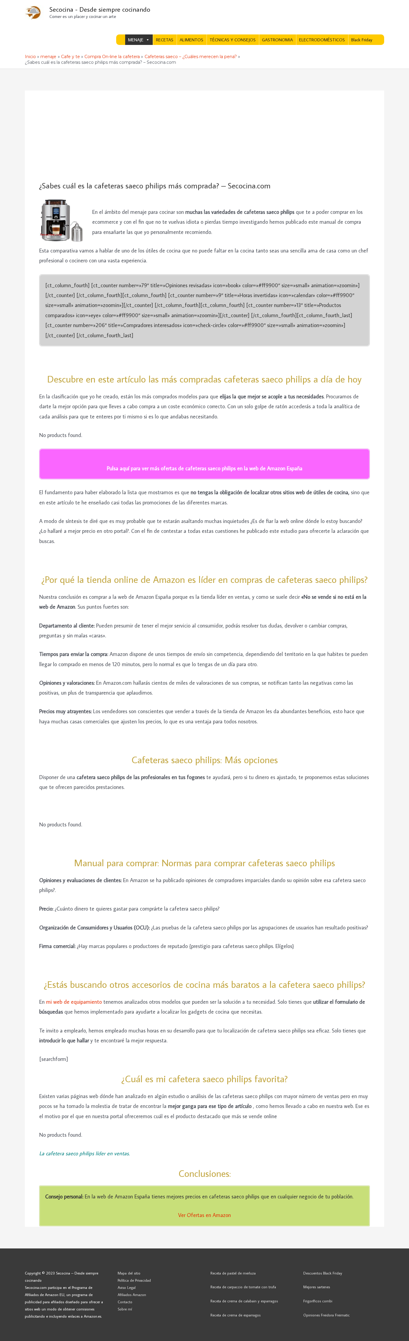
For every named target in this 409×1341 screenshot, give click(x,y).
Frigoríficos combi (317, 1300)
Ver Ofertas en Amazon (204, 1215)
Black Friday (361, 40)
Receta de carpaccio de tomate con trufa (243, 1286)
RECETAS (164, 40)
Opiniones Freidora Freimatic (326, 1315)
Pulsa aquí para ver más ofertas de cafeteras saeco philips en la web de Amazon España (204, 468)
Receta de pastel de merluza (233, 1273)
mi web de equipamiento (74, 1001)
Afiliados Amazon (132, 1294)
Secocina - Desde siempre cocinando (99, 9)
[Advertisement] (204, 136)
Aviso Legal (127, 1287)
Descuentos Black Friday (322, 1273)
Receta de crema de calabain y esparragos (244, 1300)
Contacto (125, 1301)
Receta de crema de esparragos (235, 1315)
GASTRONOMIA (277, 40)
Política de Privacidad (134, 1280)
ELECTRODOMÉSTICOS (322, 40)
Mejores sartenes (316, 1286)
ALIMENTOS (191, 40)
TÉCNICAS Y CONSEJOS (233, 40)
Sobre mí (125, 1309)
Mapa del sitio (129, 1273)
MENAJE (135, 40)
